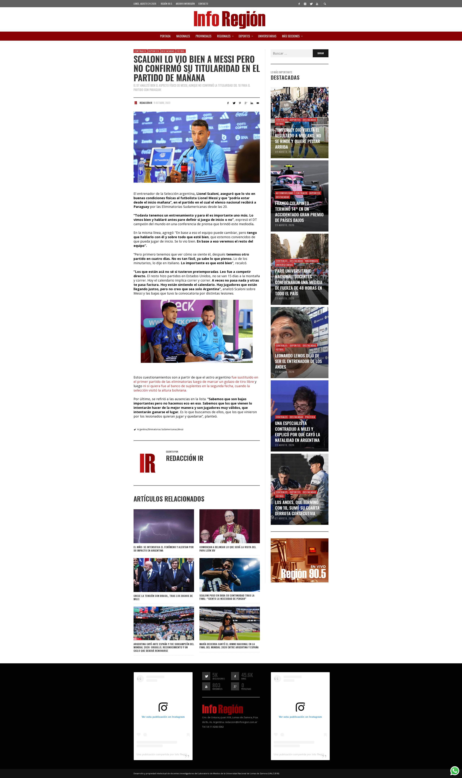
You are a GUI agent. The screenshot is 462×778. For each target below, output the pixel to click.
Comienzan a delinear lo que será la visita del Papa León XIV (227, 548)
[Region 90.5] (299, 560)
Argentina (142, 429)
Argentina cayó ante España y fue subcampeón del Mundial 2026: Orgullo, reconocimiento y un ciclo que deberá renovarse (164, 647)
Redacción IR (146, 103)
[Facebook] (299, 3)
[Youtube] (317, 3)
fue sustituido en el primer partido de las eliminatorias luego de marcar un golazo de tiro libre (196, 379)
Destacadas (168, 51)
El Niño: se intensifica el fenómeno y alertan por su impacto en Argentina (164, 548)
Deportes (153, 51)
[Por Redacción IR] (136, 103)
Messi (180, 429)
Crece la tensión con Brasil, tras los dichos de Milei (163, 597)
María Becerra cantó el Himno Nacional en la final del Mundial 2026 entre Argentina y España (229, 645)
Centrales (140, 51)
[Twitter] (311, 3)
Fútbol (181, 51)
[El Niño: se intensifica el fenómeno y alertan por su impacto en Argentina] (158, 526)
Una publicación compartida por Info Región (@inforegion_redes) (175, 754)
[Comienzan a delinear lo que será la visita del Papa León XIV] (223, 526)
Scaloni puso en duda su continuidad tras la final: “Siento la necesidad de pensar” (226, 596)
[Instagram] (305, 3)
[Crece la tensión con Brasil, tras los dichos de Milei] (158, 575)
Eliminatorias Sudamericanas (162, 429)
